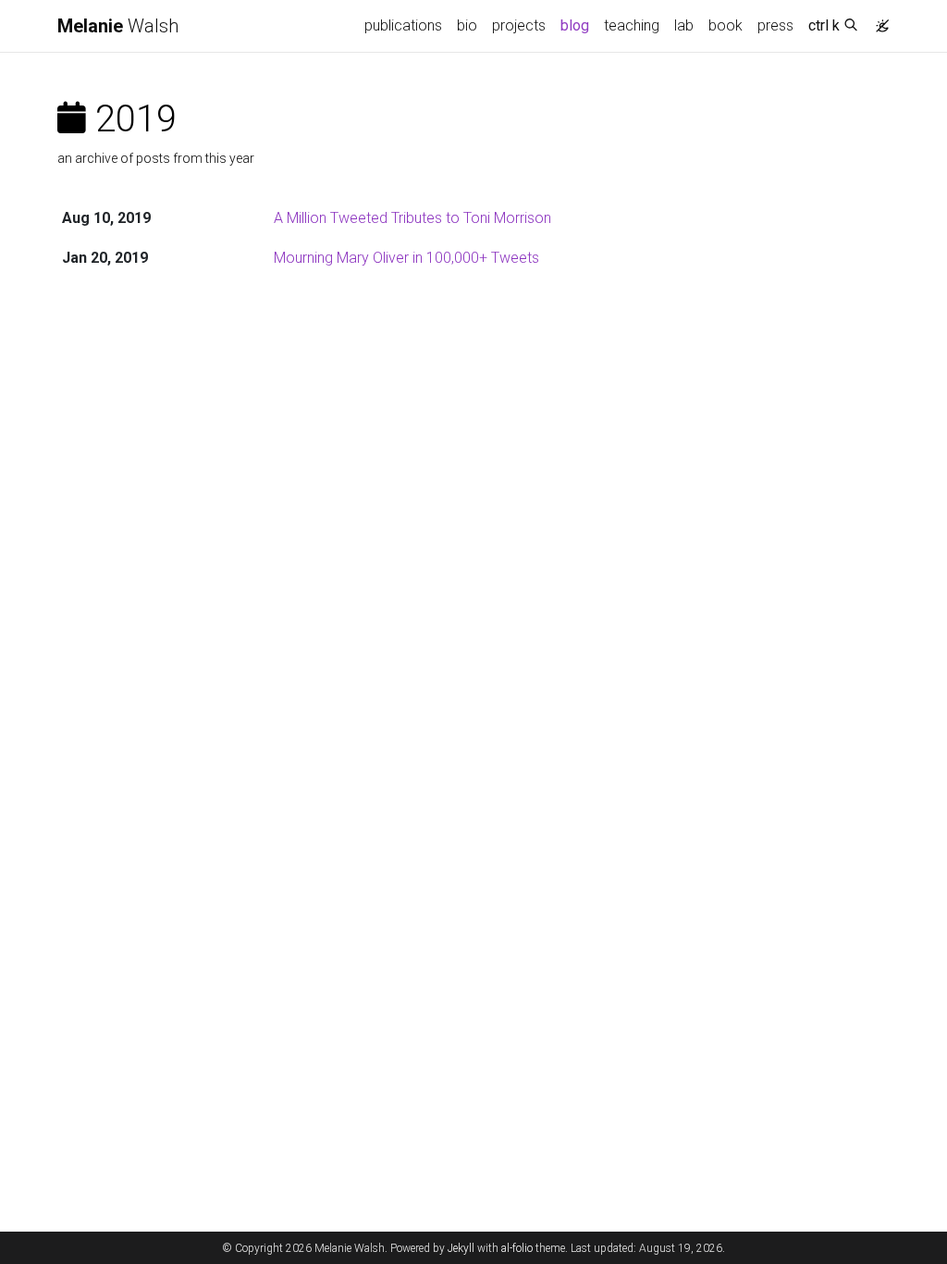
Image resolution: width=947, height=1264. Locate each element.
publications (403, 25)
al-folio (517, 1248)
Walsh (117, 26)
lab (684, 25)
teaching (631, 25)
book (725, 25)
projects (519, 25)
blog (574, 25)
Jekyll (461, 1248)
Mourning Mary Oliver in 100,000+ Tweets (406, 257)
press (775, 25)
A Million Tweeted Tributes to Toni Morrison (412, 218)
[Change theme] (878, 20)
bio (467, 25)
